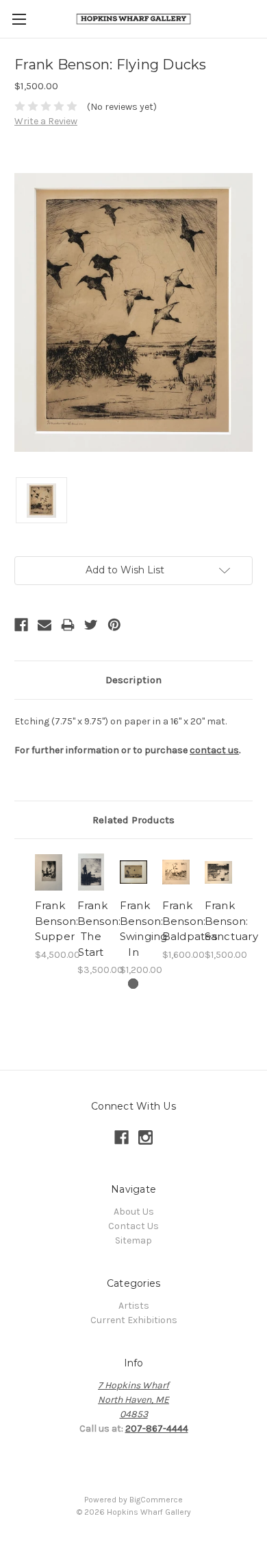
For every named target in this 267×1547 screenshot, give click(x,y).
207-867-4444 (156, 1428)
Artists (133, 1305)
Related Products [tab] (133, 820)
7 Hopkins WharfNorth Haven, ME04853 (133, 1399)
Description (133, 680)
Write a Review (45, 121)
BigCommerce (156, 1499)
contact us (214, 750)
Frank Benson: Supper (57, 921)
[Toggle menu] (19, 19)
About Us (134, 1211)
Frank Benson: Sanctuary (231, 921)
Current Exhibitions (133, 1320)
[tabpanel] (48, 907)
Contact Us (133, 1226)
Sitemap (133, 1240)
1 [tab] (133, 983)
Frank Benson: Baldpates (189, 921)
